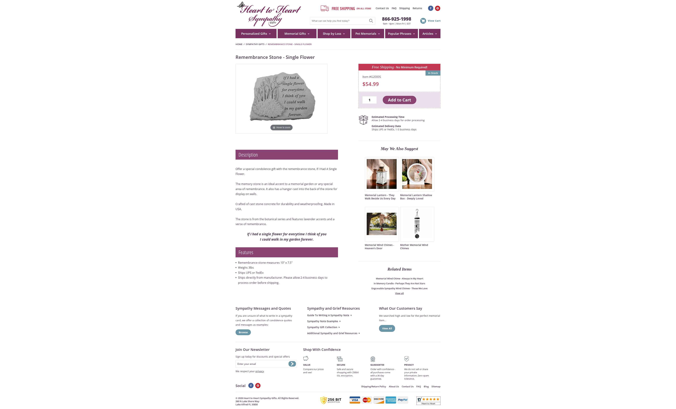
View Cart (434, 20)
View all (399, 293)
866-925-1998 (396, 19)
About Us (394, 386)
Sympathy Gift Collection (322, 327)
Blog (426, 386)
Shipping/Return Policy (373, 386)
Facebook (430, 8)
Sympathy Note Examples (322, 321)
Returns (417, 8)
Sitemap (435, 386)
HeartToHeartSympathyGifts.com (269, 14)
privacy (259, 371)
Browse (243, 332)
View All (387, 328)
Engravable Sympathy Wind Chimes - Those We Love (399, 288)
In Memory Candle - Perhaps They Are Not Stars (399, 283)
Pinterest (437, 8)
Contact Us (382, 8)
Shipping (404, 8)
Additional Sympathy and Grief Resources (332, 333)
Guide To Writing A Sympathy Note (328, 315)
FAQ (394, 8)
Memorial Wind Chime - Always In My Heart (399, 278)
